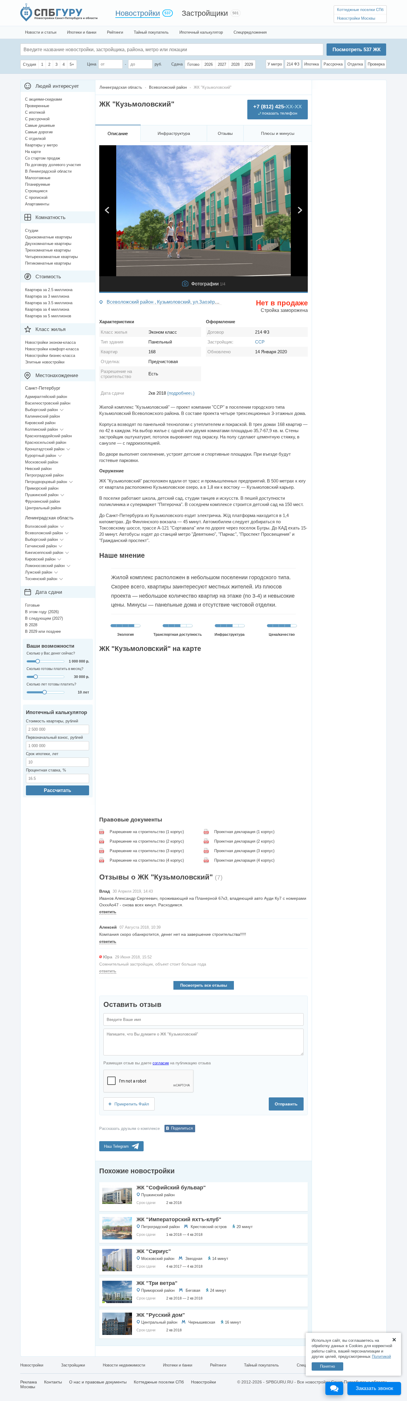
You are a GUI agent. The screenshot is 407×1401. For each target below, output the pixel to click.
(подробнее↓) (181, 393)
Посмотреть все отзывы (203, 985)
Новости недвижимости (124, 1365)
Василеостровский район (47, 403)
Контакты (53, 1382)
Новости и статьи (40, 32)
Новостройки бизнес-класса (50, 355)
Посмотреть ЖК (356, 49)
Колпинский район (41, 429)
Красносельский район (45, 442)
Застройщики (205, 13)
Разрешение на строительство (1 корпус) (147, 832)
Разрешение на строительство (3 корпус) (147, 851)
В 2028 (31, 625)
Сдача (177, 64)
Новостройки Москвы (356, 18)
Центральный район (159, 1322)
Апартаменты (37, 204)
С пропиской (36, 197)
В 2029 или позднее (43, 631)
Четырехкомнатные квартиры (51, 256)
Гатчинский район (41, 546)
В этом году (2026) (42, 612)
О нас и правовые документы (98, 1382)
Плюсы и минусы (277, 133)
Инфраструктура (174, 133)
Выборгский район (41, 409)
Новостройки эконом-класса (50, 342)
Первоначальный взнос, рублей (54, 737)
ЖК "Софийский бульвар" (171, 1188)
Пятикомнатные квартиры (48, 263)
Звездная (193, 1258)
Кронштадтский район (44, 449)
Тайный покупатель (151, 32)
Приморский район (158, 1290)
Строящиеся (36, 191)
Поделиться (182, 1128)
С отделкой (35, 138)
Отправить (286, 1104)
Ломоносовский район (45, 565)
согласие (161, 1063)
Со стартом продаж (42, 158)
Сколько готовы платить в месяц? (55, 669)
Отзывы (225, 133)
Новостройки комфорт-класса (52, 349)
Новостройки (137, 13)
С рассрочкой (37, 119)
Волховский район (41, 526)
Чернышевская (201, 1322)
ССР (260, 341)
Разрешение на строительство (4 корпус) (147, 860)
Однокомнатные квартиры (48, 237)
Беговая (193, 1290)
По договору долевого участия (53, 165)
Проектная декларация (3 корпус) (244, 851)
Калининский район (42, 416)
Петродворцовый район (46, 482)
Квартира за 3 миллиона (47, 296)
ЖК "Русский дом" (160, 1315)
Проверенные (37, 106)
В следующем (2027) (44, 618)
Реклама (28, 1382)
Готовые (32, 605)
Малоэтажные (37, 178)
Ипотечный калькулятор (201, 32)
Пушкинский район (158, 1195)
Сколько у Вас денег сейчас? (51, 653)
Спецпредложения (250, 32)
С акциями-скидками (43, 99)
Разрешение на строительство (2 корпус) (147, 841)
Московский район (157, 1258)
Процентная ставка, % (46, 770)
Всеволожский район (44, 533)
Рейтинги (115, 32)
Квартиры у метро (41, 145)
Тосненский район (41, 579)
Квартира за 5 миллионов (48, 316)
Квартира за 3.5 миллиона (48, 303)
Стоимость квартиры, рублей (52, 721)
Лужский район (38, 572)
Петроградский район (160, 1226)
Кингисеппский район (44, 552)
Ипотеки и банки (81, 32)
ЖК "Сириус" (153, 1251)
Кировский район (40, 423)
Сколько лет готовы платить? (51, 684)
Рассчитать (57, 790)
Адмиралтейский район (46, 396)
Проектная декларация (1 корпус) (244, 832)
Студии (31, 230)
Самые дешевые (40, 125)
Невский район (38, 468)
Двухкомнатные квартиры (48, 243)
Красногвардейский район (48, 436)
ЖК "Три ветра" (157, 1283)
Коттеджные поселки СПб (360, 9)
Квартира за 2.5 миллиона (48, 290)
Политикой (381, 1356)
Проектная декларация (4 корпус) (244, 860)
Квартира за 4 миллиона (47, 309)
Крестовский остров (209, 1226)
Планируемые (37, 184)
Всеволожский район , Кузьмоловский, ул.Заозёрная (165, 301)
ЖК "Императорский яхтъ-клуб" (178, 1219)
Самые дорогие (39, 132)
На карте (33, 151)
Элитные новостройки (44, 362)
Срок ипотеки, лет (42, 754)
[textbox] (113, 49)
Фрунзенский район (42, 501)
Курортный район (40, 455)
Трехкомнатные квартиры (48, 250)
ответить (107, 912)
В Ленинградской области (48, 171)
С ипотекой (35, 112)
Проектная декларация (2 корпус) (244, 841)
